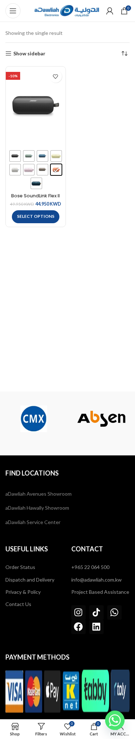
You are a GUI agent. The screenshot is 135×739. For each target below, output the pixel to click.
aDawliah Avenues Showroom (38, 494)
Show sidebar (29, 53)
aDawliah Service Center (32, 522)
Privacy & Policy (23, 592)
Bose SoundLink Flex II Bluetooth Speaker (35, 198)
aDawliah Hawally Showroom (37, 508)
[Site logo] (67, 10)
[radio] (15, 156)
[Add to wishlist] (55, 76)
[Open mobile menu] (13, 11)
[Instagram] (78, 612)
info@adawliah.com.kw (96, 580)
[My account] (110, 11)
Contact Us (18, 604)
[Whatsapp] (114, 612)
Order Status (20, 567)
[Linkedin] (96, 627)
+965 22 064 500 (90, 567)
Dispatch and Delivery (29, 580)
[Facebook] (78, 627)
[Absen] (47, 418)
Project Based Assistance (100, 592)
